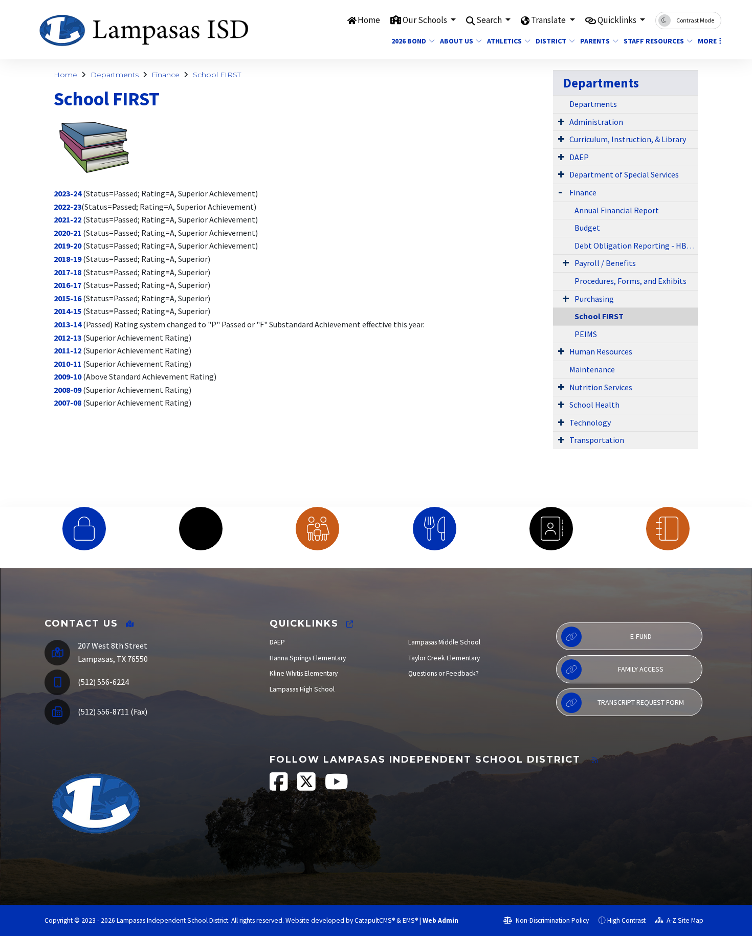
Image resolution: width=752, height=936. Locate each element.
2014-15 (67, 311)
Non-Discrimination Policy (551, 920)
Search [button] (489, 20)
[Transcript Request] (668, 528)
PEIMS (585, 334)
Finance (165, 74)
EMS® (410, 920)
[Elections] (200, 528)
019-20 (69, 245)
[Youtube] (336, 787)
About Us (456, 41)
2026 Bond (408, 41)
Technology (590, 422)
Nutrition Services (600, 387)
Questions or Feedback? (443, 673)
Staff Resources (654, 41)
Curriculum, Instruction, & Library (627, 139)
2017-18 (67, 272)
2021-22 (67, 219)
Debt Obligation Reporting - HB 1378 (636, 245)
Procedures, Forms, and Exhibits (630, 281)
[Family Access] (317, 528)
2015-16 (67, 298)
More (707, 41)
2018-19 (67, 259)
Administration (596, 122)
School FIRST (217, 74)
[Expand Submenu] (561, 121)
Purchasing (594, 299)
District (551, 41)
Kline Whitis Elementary (304, 673)
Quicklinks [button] (618, 20)
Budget (587, 227)
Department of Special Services (624, 174)
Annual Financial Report (616, 210)
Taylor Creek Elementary (444, 658)
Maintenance (592, 369)
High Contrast (626, 920)
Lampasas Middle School (444, 642)
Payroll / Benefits (605, 263)
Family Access (640, 669)
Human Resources (600, 351)
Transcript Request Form (641, 702)
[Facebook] (280, 787)
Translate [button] (549, 20)
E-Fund (641, 636)
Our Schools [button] (426, 20)
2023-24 (67, 193)
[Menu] (434, 528)
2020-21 (67, 233)
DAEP (579, 157)
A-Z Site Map (684, 920)
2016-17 (67, 285)
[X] (307, 787)
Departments (115, 74)
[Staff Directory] (551, 528)
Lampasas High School (302, 689)
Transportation (596, 440)
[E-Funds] (84, 528)
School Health (594, 404)
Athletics (504, 41)
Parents (595, 41)
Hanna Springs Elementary (308, 658)
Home (369, 20)
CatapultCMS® (375, 920)
